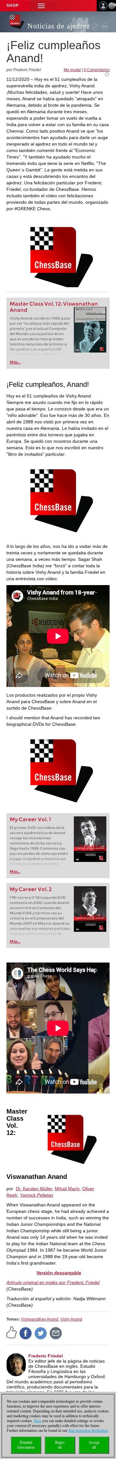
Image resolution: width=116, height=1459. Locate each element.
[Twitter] (41, 1333)
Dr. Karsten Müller (34, 1188)
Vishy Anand (71, 1319)
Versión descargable (58, 1272)
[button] (41, 5)
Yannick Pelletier (36, 1195)
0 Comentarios (97, 70)
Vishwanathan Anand (39, 1319)
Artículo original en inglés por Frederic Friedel (53, 1282)
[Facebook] (26, 1333)
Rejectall (59, 1445)
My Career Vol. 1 (30, 819)
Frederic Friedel (45, 1355)
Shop (12, 5)
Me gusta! (72, 70)
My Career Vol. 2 (31, 889)
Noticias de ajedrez (58, 26)
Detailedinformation (26, 1445)
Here (37, 1421)
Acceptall (94, 1445)
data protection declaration (88, 1430)
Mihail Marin (67, 1188)
